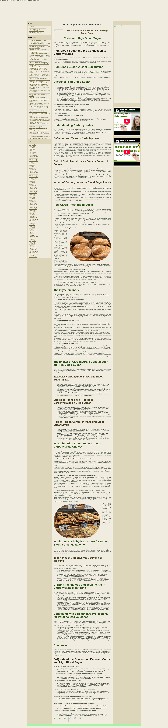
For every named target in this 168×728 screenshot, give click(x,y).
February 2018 (33, 230)
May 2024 (32, 182)
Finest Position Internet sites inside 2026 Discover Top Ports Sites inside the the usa (39, 87)
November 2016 (33, 236)
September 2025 (33, 161)
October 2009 (33, 257)
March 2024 (32, 185)
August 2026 (32, 145)
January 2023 (33, 204)
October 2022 (33, 209)
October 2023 (33, 193)
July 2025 (32, 164)
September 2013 (33, 254)
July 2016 (32, 242)
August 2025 (32, 162)
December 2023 (33, 190)
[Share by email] (81, 719)
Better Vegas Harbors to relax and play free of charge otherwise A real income (39, 79)
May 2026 (32, 149)
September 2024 (33, 177)
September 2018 (33, 223)
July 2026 (32, 146)
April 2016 (32, 244)
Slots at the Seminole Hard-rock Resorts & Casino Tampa (37, 41)
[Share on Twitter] (61, 719)
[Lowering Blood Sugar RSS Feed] (29, 726)
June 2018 (32, 226)
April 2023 (32, 200)
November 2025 (33, 158)
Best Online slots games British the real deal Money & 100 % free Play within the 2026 (39, 94)
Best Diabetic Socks (34, 29)
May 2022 (32, 216)
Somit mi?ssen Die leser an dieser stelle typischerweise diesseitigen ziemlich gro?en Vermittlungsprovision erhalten (39, 133)
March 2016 (32, 245)
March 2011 (32, 255)
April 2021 (32, 222)
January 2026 (33, 155)
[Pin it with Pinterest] (71, 719)
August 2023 (32, 196)
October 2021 (33, 220)
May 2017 (32, 235)
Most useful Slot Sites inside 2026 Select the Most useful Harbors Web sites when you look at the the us (38, 83)
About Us (31, 26)
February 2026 (33, 153)
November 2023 (33, 191)
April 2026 (32, 150)
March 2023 (32, 201)
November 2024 (33, 174)
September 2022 (33, 210)
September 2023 (33, 194)
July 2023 (32, 197)
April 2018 (32, 229)
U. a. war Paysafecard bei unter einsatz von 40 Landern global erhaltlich (39, 137)
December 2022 (33, 206)
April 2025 (32, 168)
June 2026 (32, 148)
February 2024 (33, 187)
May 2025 (32, 166)
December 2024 (33, 172)
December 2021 (33, 217)
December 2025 (33, 156)
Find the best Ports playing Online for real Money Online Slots (39, 60)
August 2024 (32, 178)
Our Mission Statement (35, 32)
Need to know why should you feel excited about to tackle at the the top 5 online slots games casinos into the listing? (39, 99)
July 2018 (32, 225)
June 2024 (32, 181)
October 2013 (33, 252)
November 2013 (33, 251)
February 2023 (33, 203)
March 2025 (32, 169)
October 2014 (33, 248)
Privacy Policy (33, 34)
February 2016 (33, 246)
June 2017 (32, 233)
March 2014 (32, 249)
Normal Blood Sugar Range (36, 31)
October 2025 (33, 159)
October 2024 (33, 175)
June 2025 (32, 165)
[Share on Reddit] (66, 719)
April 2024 (32, 184)
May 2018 (32, 228)
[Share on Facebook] (56, 719)
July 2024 (32, 180)
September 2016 (33, 239)
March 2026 (32, 152)
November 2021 (33, 219)
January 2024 (33, 188)
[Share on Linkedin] (76, 719)
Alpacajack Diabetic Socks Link (37, 28)
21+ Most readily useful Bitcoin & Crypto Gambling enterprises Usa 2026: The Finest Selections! (39, 64)
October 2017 (33, 232)
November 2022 (33, 207)
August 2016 (32, 241)
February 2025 (33, 171)
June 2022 (32, 214)
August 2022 (32, 212)
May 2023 (32, 198)
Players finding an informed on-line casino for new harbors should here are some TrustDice (39, 75)
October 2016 (33, 238)
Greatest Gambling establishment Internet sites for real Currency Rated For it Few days (39, 51)
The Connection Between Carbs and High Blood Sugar (87, 31)
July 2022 (32, 213)
